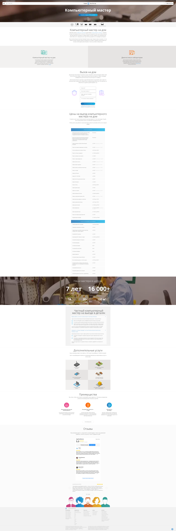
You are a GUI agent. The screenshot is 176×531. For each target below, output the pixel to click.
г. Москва (171, 0)
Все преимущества (88, 421)
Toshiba (75, 521)
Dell (74, 522)
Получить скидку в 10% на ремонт (88, 14)
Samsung (75, 523)
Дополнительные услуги (77, 512)
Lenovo (75, 519)
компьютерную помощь (97, 32)
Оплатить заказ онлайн (6, 0)
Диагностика (138, 63)
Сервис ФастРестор (88, 3)
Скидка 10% (10, 3)
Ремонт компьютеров (68, 512)
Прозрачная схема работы (105, 514)
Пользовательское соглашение (86, 106)
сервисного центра (81, 32)
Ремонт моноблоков (68, 514)
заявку (50, 64)
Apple (75, 514)
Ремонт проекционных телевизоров (68, 518)
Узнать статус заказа (95, 511)
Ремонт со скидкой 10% (86, 511)
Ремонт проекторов (67, 513)
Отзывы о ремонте (104, 512)
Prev (70, 488)
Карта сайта (66, 528)
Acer (75, 513)
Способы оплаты (94, 513)
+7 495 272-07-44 (169, 3)
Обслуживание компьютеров (87, 515)
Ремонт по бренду (76, 511)
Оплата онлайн (94, 514)
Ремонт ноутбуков (67, 511)
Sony (75, 520)
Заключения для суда (86, 514)
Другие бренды (81, 528)
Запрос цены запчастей (86, 513)
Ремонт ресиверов (67, 515)
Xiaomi (75, 524)
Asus (75, 515)
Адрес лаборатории (104, 511)
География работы (104, 515)
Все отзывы (88, 494)
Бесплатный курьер (86, 512)
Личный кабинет (12, 0)
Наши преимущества (104, 513)
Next (106, 488)
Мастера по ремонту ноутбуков (105, 519)
